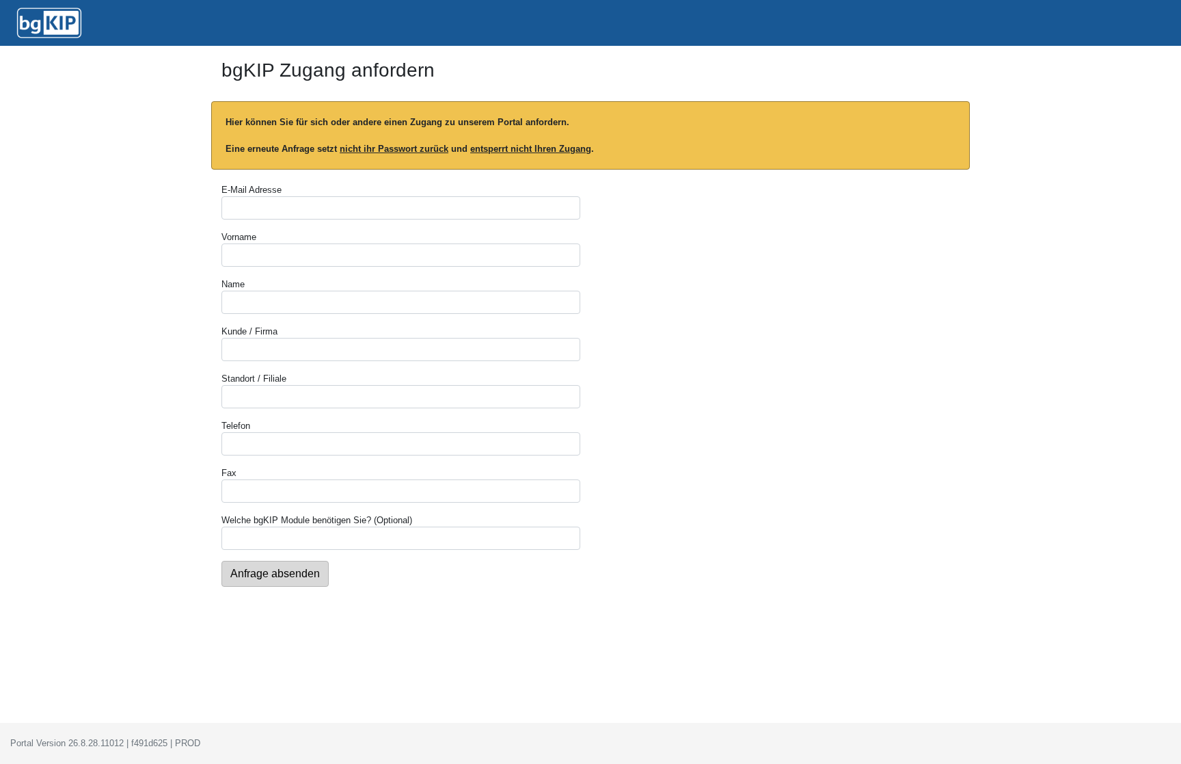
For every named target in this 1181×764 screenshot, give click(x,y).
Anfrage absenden (275, 573)
